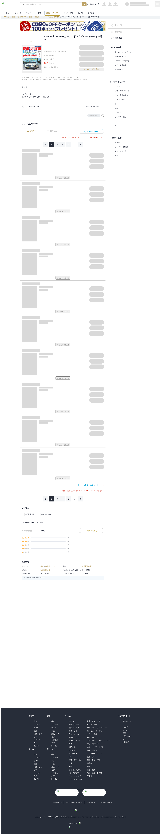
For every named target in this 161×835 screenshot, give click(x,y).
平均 (43, 531)
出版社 (117, 142)
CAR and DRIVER (53, 17)
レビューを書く (49, 59)
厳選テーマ (119, 69)
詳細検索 (93, 4)
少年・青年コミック (122, 91)
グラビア (118, 112)
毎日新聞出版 (62, 51)
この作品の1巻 (33, 107)
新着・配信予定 (120, 151)
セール (117, 156)
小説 (116, 104)
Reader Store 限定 (122, 61)
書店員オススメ (120, 56)
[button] (106, 802)
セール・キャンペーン (123, 52)
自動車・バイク (40, 17)
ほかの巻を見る (93, 69)
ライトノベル (120, 99)
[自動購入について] (102, 115)
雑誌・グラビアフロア (19, 17)
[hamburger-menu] (157, 4)
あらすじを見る (64, 178)
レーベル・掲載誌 (121, 147)
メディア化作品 (120, 65)
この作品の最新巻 (91, 107)
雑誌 (30, 17)
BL (116, 121)
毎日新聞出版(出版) (50, 51)
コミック (118, 86)
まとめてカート (93, 131)
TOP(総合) (6, 17)
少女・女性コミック (122, 95)
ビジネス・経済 (120, 117)
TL (116, 126)
